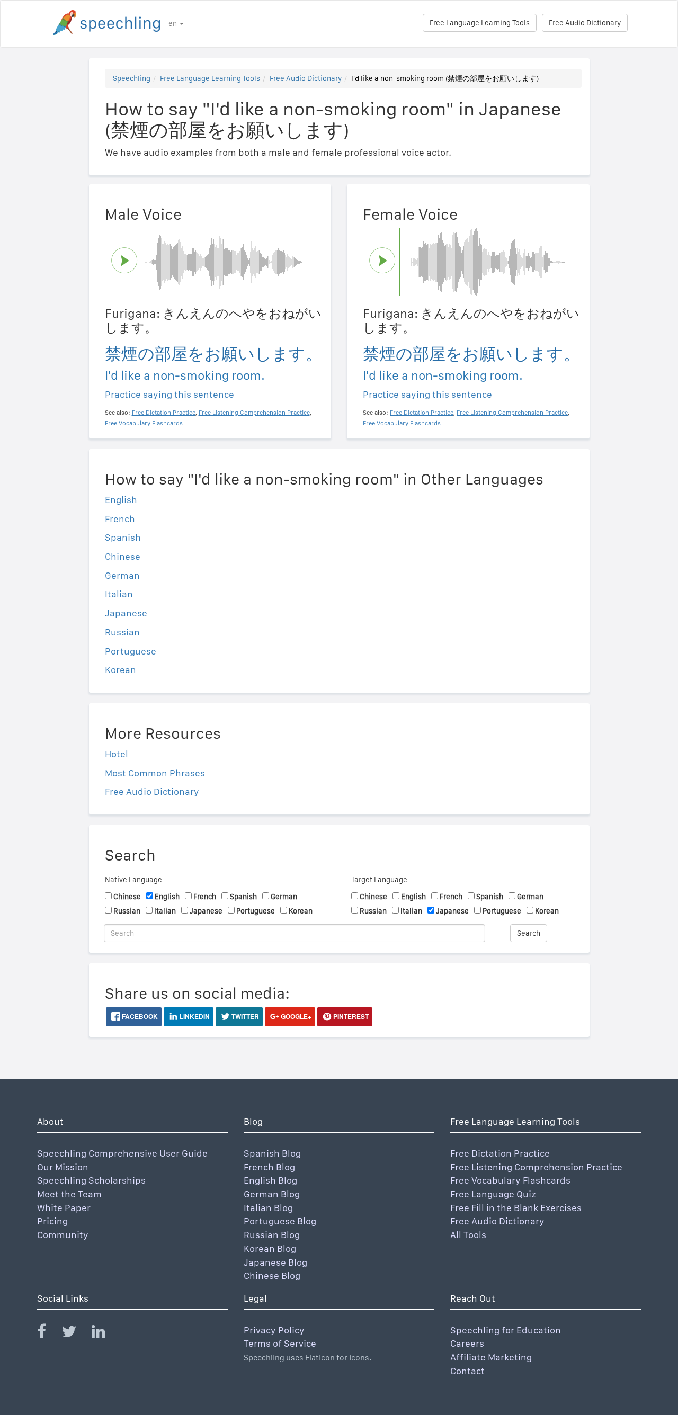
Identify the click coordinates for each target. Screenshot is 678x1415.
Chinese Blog (272, 1275)
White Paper (64, 1207)
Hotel (116, 753)
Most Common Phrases (155, 772)
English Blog (270, 1180)
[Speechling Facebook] (48, 1333)
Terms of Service (280, 1343)
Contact (467, 1370)
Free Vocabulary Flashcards (510, 1180)
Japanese (126, 613)
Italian (119, 593)
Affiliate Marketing (491, 1357)
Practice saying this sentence (169, 394)
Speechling (131, 78)
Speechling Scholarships (91, 1180)
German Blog (272, 1193)
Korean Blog (270, 1248)
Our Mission (62, 1166)
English (121, 499)
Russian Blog (272, 1234)
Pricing (52, 1220)
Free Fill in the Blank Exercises (516, 1207)
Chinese (122, 556)
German (122, 575)
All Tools (468, 1234)
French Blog (269, 1166)
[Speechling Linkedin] (105, 1333)
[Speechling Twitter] (75, 1333)
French (120, 518)
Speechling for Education (505, 1330)
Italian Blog (268, 1207)
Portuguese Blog (280, 1220)
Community (62, 1234)
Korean (120, 669)
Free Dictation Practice (500, 1153)
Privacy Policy (274, 1330)
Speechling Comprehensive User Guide (122, 1153)
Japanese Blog (275, 1262)
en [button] (173, 23)
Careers (467, 1343)
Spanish (123, 537)
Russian (122, 632)
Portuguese (130, 651)
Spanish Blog (272, 1153)
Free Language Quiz (493, 1193)
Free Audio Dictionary (585, 23)
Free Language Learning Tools (480, 23)
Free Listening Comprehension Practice (536, 1166)
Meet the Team (69, 1193)
